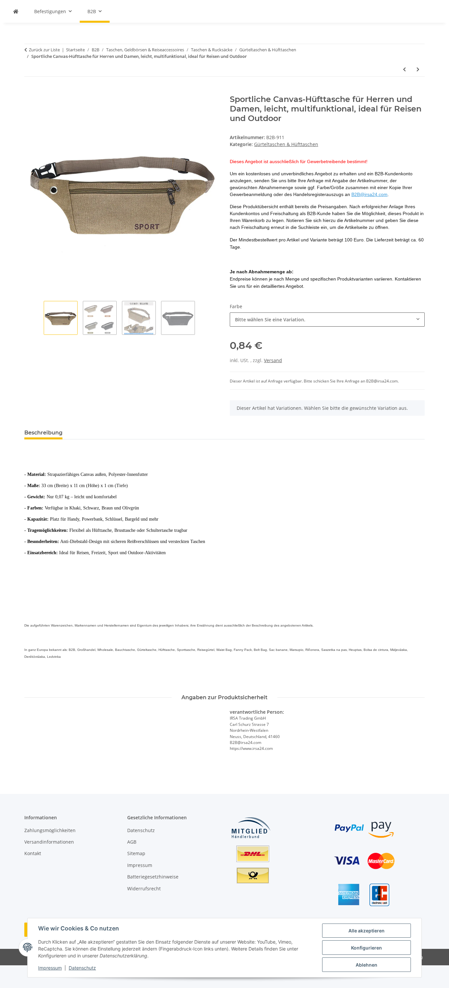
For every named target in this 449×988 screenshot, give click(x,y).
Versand (273, 360)
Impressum (50, 968)
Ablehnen (366, 965)
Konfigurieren (366, 948)
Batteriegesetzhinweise (152, 877)
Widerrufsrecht (144, 888)
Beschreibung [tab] (43, 433)
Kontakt (32, 853)
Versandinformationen (49, 842)
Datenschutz (82, 968)
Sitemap (136, 853)
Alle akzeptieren (366, 930)
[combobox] (327, 319)
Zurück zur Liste (44, 50)
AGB (131, 842)
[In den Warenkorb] (29, 91)
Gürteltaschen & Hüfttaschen (286, 144)
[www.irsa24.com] (15, 11)
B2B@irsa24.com (369, 194)
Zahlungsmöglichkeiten (50, 830)
